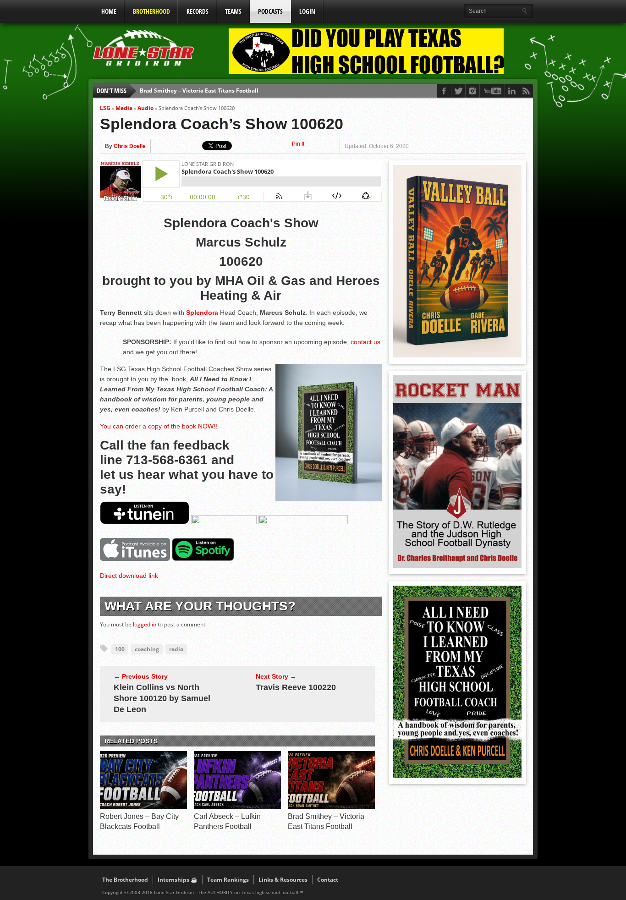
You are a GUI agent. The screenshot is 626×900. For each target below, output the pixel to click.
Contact (327, 880)
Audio (145, 108)
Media (123, 108)
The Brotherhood (125, 880)
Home (108, 11)
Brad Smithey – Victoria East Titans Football (199, 90)
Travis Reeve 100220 (296, 687)
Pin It (298, 144)
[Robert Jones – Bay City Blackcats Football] (143, 807)
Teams (233, 11)
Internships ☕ (178, 880)
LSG (105, 108)
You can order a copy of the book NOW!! (158, 426)
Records (198, 11)
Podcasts (270, 11)
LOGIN (307, 11)
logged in (144, 624)
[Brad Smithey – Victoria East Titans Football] (331, 807)
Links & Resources (283, 880)
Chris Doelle (130, 146)
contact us (365, 342)
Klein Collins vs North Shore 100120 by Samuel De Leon (162, 698)
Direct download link (129, 575)
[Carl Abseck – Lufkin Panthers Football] (237, 807)
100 (120, 649)
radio (176, 649)
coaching (147, 649)
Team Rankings (228, 880)
